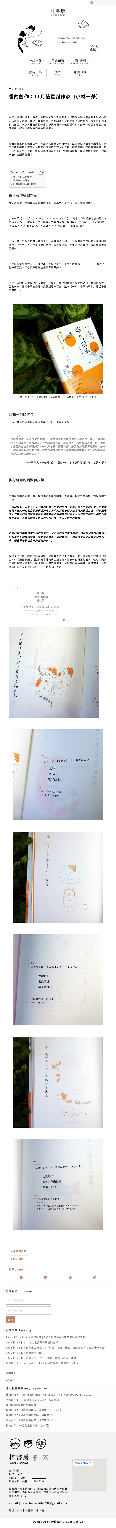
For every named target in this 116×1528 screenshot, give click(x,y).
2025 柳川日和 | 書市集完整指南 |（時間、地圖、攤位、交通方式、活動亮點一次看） (56, 1347)
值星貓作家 (18, 1251)
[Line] (70, 1278)
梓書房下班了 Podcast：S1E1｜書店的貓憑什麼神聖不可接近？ (44, 1363)
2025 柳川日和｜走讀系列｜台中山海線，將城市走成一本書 (41, 1358)
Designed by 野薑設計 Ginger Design (58, 1521)
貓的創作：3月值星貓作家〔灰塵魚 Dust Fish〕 (34, 1410)
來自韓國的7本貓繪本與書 (21, 1405)
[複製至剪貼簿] (95, 1278)
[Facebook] (21, 1278)
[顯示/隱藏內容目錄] (39, 172)
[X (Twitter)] (45, 1278)
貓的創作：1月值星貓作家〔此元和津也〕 (30, 1420)
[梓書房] (10, 88)
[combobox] (102, 2)
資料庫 (31, 567)
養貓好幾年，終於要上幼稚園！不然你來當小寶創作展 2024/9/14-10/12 (48, 1394)
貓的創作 (17, 1259)
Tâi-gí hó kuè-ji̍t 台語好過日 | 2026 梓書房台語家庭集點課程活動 (45, 1337)
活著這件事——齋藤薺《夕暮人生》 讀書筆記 (32, 1399)
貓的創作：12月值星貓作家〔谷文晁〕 (28, 1425)
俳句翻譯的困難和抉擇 (25, 184)
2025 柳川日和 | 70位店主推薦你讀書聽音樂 (32, 1342)
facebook (10, 1372)
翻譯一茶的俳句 (21, 180)
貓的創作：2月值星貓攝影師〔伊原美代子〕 (31, 1415)
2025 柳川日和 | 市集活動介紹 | (25, 1352)
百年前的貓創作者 (22, 176)
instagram (10, 1380)
